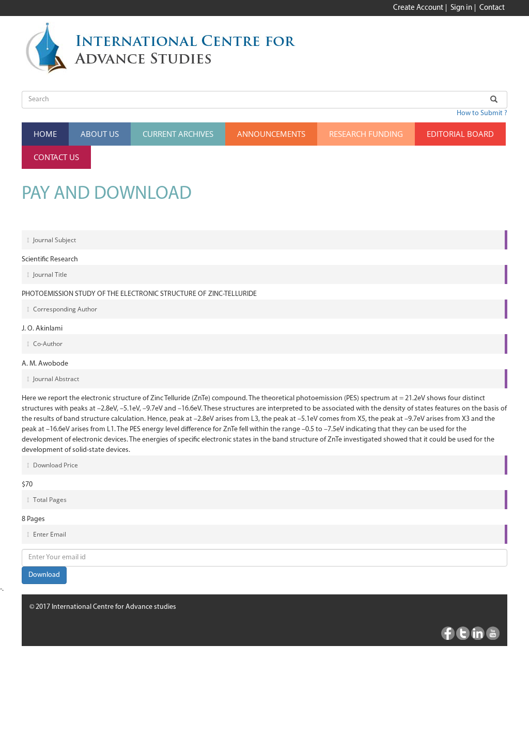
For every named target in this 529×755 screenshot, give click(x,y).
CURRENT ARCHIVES (178, 134)
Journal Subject (54, 239)
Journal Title (49, 274)
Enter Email (49, 534)
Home (45, 134)
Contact (492, 8)
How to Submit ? (482, 113)
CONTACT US (56, 157)
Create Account (418, 8)
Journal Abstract (55, 378)
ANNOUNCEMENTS (271, 134)
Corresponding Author (64, 309)
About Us (100, 134)
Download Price (55, 465)
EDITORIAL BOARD (460, 134)
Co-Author (47, 343)
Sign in (461, 8)
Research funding (366, 134)
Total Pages (49, 499)
